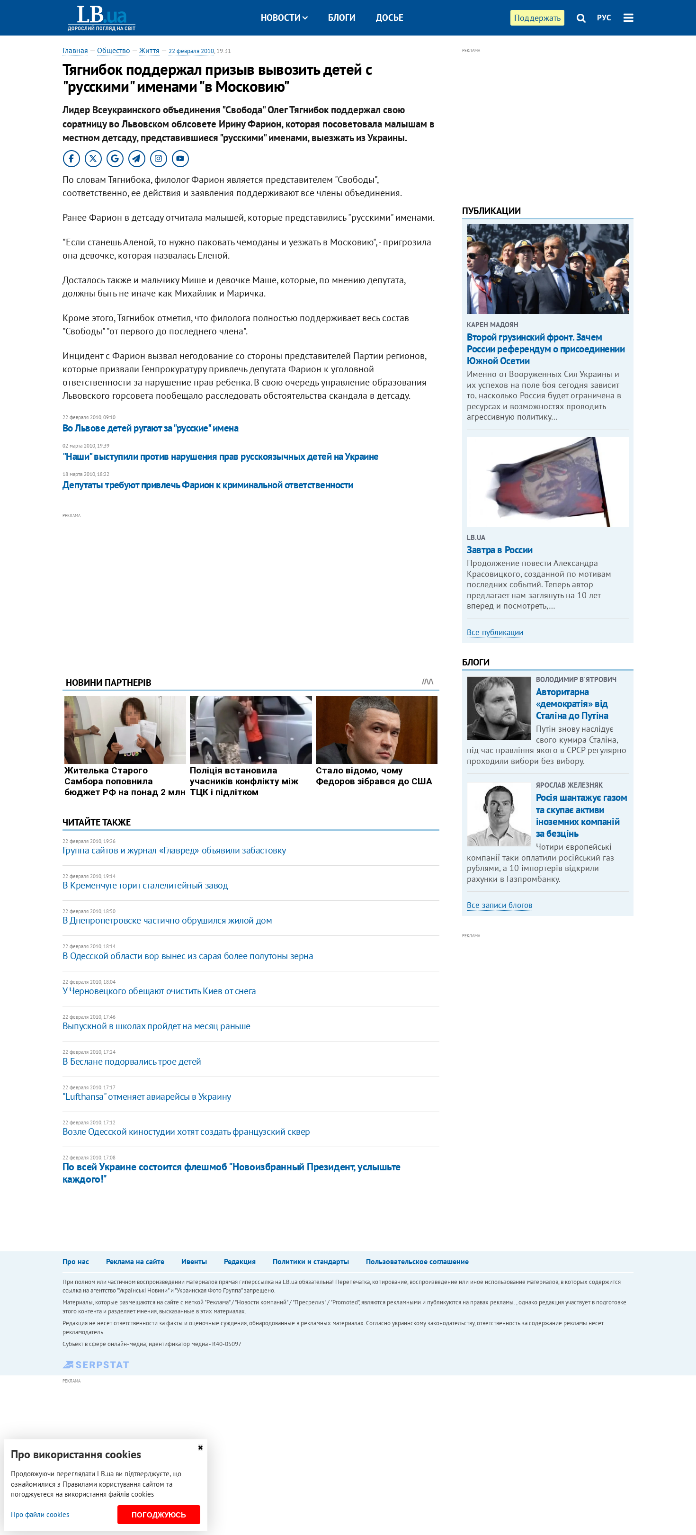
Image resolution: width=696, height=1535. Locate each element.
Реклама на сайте (135, 1261)
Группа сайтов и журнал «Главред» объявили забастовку (174, 850)
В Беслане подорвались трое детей (131, 1061)
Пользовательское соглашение (417, 1261)
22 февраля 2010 (191, 51)
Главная (75, 50)
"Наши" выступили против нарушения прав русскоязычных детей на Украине (220, 456)
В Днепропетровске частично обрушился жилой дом (167, 920)
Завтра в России (500, 549)
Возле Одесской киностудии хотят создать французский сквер (186, 1131)
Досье (389, 17)
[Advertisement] (250, 587)
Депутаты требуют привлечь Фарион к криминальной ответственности (207, 484)
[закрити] (200, 1447)
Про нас (75, 1261)
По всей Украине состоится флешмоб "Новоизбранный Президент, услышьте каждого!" (231, 1172)
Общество (113, 50)
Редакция (240, 1261)
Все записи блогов (499, 905)
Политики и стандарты (311, 1261)
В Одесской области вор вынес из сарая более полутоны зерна (187, 956)
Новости (281, 17)
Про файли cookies (40, 1514)
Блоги (342, 17)
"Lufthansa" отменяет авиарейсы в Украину (146, 1096)
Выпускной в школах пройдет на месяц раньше (156, 1026)
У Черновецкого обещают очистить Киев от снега (159, 991)
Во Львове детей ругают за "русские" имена (150, 428)
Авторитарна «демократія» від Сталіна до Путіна (572, 703)
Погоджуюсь (159, 1515)
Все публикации (495, 632)
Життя (149, 50)
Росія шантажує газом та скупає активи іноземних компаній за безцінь (581, 815)
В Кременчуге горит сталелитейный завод (145, 885)
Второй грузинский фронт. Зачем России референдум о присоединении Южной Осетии (546, 349)
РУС (604, 17)
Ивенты (194, 1261)
